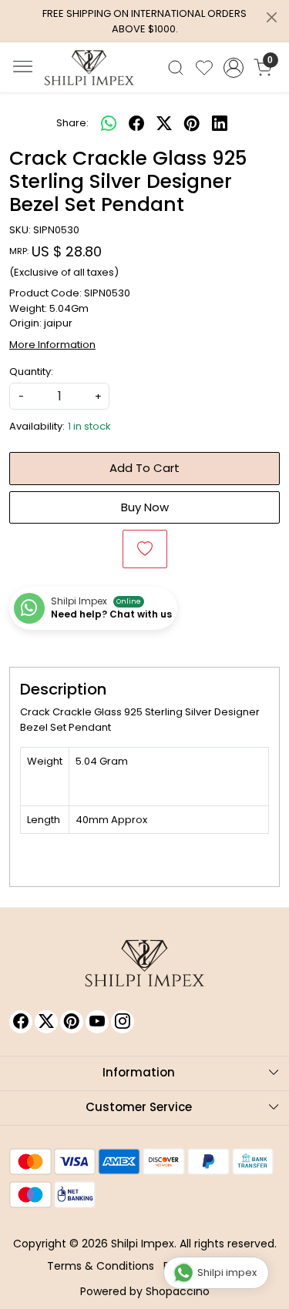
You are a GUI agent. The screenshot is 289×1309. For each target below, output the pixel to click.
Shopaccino (178, 1291)
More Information (52, 344)
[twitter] (164, 123)
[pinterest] (192, 123)
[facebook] (136, 123)
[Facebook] (20, 1021)
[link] (176, 68)
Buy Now (145, 507)
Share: (72, 123)
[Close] (271, 17)
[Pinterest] (71, 1021)
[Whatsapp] (109, 123)
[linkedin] (220, 123)
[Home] (89, 68)
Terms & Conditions (100, 1266)
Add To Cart (144, 468)
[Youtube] (97, 1021)
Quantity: (31, 371)
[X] (46, 1021)
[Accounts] (233, 68)
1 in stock (89, 426)
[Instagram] (122, 1021)
